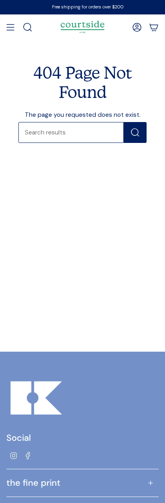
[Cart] (153, 27)
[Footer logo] (36, 398)
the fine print (33, 483)
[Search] (135, 132)
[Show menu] (10, 27)
